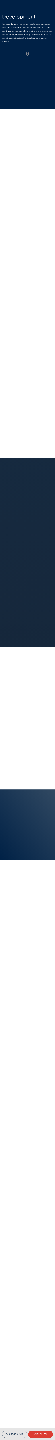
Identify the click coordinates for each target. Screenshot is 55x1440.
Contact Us (40, 1433)
